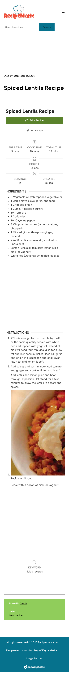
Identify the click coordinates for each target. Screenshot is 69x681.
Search (47, 27)
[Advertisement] (34, 52)
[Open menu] (63, 12)
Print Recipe (36, 120)
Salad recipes (16, 615)
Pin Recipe (36, 130)
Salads (23, 603)
